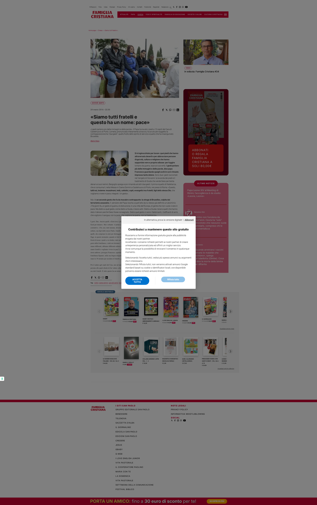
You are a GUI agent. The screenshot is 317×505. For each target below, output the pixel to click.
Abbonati (189, 220)
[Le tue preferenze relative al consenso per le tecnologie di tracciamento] (2, 379)
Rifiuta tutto (173, 279)
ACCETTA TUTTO (137, 280)
